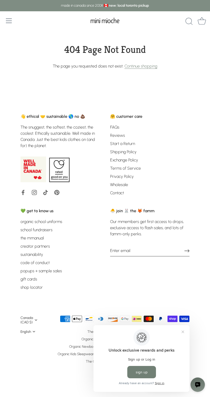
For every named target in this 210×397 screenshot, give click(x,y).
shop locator (31, 287)
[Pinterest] (56, 192)
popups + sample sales (41, 270)
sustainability (31, 254)
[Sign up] (187, 250)
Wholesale (119, 184)
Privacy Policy (122, 176)
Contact (117, 192)
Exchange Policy (124, 160)
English (25, 332)
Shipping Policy (123, 151)
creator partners (35, 246)
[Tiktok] (45, 192)
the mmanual (32, 238)
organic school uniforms (41, 221)
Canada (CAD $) (26, 320)
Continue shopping (140, 66)
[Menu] (9, 20)
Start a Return (122, 143)
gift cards (28, 279)
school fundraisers (36, 229)
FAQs (114, 127)
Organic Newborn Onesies (89, 346)
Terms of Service (125, 168)
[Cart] (201, 21)
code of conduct (35, 262)
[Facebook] (23, 192)
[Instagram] (34, 192)
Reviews (117, 135)
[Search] (189, 21)
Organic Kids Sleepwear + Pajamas (84, 354)
